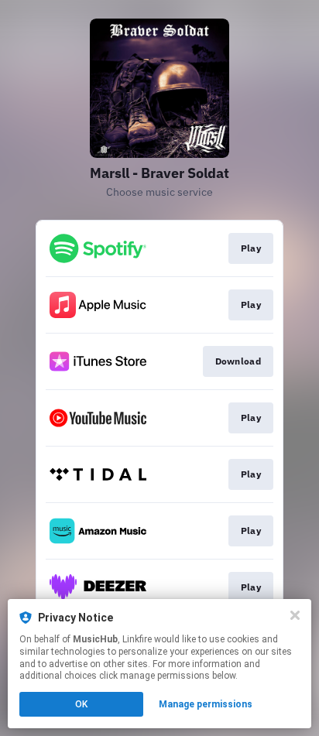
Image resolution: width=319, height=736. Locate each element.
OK (81, 704)
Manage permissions (205, 704)
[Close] (295, 615)
